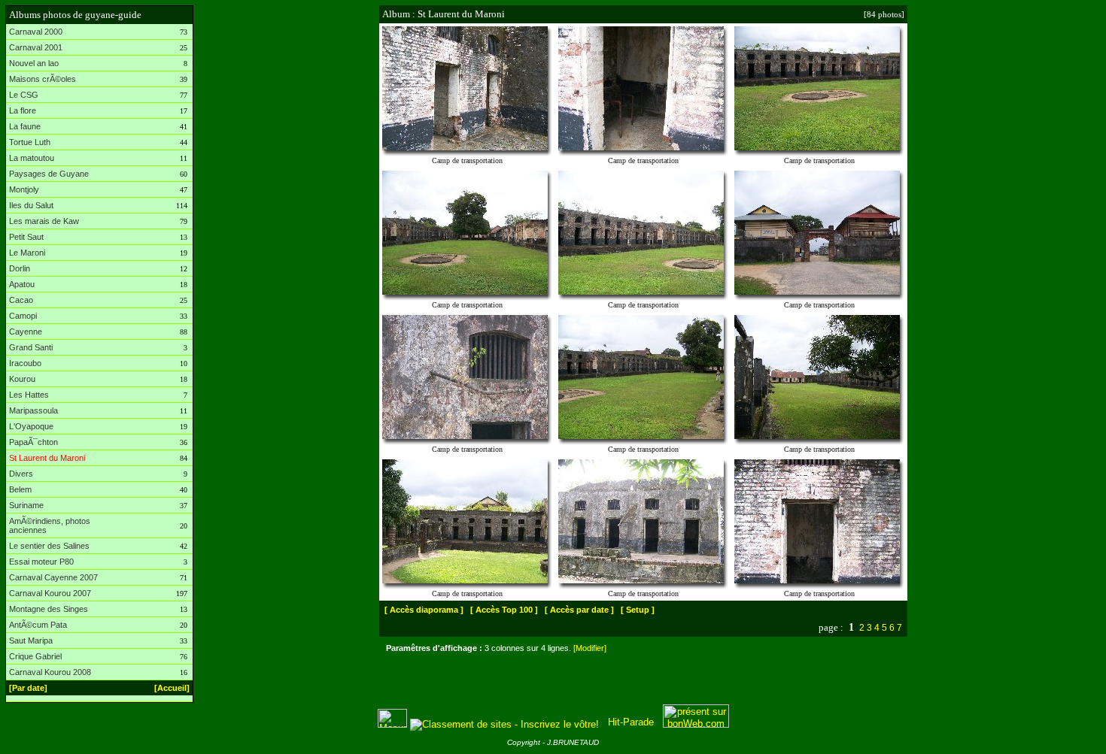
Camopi (23, 315)
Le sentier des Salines (49, 545)
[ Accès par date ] (579, 609)
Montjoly (24, 189)
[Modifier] (589, 648)
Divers (21, 473)
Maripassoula (33, 410)
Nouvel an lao (34, 63)
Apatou (22, 284)
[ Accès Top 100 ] (504, 609)
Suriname (26, 505)
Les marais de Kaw (44, 221)
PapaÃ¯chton (33, 442)
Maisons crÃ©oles (42, 78)
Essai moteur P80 (41, 561)
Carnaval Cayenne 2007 (53, 577)
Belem (20, 489)
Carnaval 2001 (35, 47)
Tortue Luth (29, 142)
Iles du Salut (31, 205)
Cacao (21, 299)
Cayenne (25, 331)
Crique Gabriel (35, 656)
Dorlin (19, 268)
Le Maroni (27, 252)
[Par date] (28, 687)
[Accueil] (172, 687)
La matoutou (31, 157)
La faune (25, 126)
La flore (22, 110)
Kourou (22, 378)
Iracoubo (25, 363)
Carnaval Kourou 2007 (50, 593)
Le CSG (23, 94)
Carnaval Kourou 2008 (50, 672)
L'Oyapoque (31, 426)
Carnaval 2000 (35, 31)
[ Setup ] (638, 609)
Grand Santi (31, 347)
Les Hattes (29, 394)
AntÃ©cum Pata (38, 624)
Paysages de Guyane (49, 173)
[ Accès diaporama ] (423, 609)
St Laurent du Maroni (47, 457)
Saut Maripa (31, 640)
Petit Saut (26, 236)
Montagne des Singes (48, 608)
